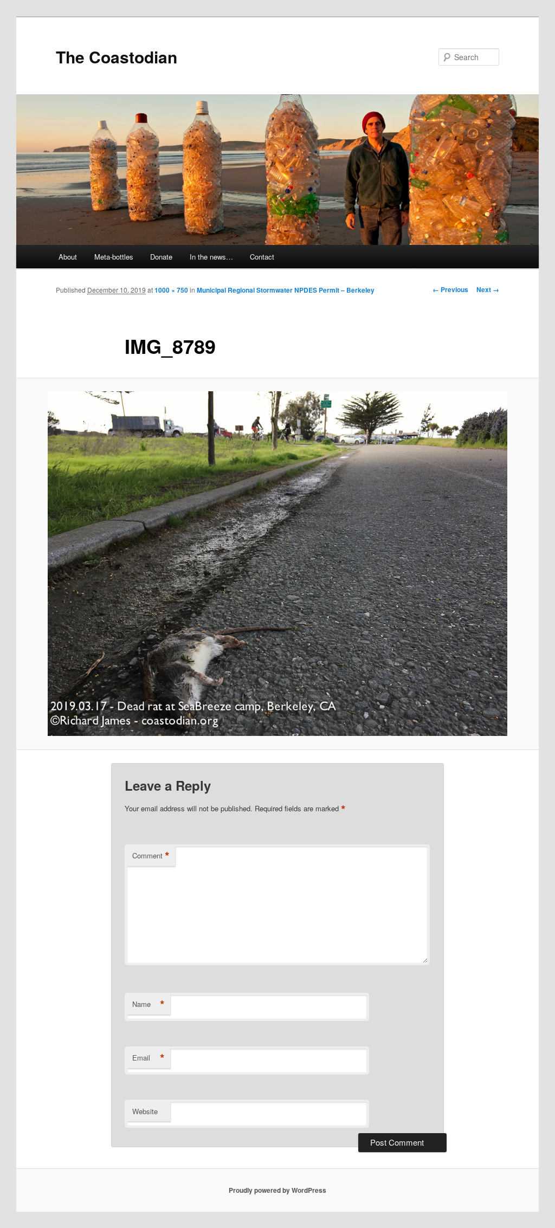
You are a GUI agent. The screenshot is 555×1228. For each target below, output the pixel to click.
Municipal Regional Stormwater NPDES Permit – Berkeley (286, 290)
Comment (151, 855)
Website (145, 1111)
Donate (161, 256)
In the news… (211, 256)
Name (148, 1004)
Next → (487, 289)
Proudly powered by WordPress (277, 1190)
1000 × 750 (171, 290)
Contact (262, 256)
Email (148, 1058)
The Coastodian (116, 56)
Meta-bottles (113, 256)
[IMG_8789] (277, 563)
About (68, 256)
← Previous (450, 289)
